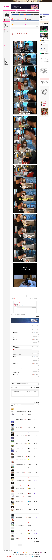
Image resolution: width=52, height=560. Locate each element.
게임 (26, 405)
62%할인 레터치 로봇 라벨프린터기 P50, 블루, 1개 (44, 81)
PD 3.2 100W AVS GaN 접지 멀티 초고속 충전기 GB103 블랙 (44, 82)
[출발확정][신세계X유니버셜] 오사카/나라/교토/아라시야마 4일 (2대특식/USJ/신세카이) (44, 83)
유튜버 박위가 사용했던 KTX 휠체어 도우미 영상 (21, 517)
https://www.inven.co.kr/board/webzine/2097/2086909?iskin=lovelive (19, 314)
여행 (4, 59)
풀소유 (30, 464)
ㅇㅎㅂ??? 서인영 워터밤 (19, 533)
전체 (11, 405)
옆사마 (30, 480)
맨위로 (34, 387)
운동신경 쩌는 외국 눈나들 (19, 501)
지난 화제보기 (33, 14)
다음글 (13, 387)
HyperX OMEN (5, 62)
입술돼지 (30, 488)
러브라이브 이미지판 (6, 26)
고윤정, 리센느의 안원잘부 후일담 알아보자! (21, 435)
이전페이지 (32, 387)
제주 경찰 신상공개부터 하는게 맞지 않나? (21, 522)
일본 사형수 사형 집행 (18, 448)
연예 (18, 405)
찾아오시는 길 (35, 554)
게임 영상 (5, 61)
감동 (35, 405)
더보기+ (47, 14)
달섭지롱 (30, 504)
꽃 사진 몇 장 (18, 530)
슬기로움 (30, 411)
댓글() (14, 298)
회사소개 (14, 554)
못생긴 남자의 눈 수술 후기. (19, 496)
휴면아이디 (30, 538)
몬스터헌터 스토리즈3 (6, 65)
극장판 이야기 (5, 32)
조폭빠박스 (30, 501)
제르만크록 (30, 485)
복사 (14, 26)
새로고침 (38, 381)
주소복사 (12, 314)
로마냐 (30, 522)
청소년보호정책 (26, 554)
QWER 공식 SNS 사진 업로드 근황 (20, 472)
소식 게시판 (5, 25)
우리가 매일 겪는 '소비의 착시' (19, 414)
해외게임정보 (5, 60)
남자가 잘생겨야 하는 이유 (19, 480)
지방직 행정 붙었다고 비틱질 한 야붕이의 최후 (21, 493)
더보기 (22, 305)
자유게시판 (5, 30)
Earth (29, 443)
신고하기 (32, 298)
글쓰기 (37, 402)
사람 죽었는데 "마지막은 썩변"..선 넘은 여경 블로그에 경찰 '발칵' (23, 456)
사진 (31, 405)
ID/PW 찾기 (8, 16)
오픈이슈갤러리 (37, 26)
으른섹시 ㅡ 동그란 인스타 (19, 488)
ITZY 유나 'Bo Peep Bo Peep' (19, 525)
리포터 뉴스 (5, 23)
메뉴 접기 (34, 307)
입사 (29, 427)
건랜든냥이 (30, 530)
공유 (29, 298)
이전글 (16, 387)
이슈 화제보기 (37, 14)
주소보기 (12, 26)
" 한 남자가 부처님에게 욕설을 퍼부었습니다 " (21, 459)
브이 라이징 (5, 63)
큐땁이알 (30, 472)
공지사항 (38, 554)
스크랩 (30, 298)
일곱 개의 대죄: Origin (6, 64)
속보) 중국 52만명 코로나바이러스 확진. (20, 419)
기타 (37, 405)
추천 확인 (37, 298)
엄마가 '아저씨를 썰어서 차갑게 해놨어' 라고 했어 (21, 443)
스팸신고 (35, 298)
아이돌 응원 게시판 (6, 31)
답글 (38, 334)
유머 (20, 405)
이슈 (15, 405)
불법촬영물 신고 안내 (31, 554)
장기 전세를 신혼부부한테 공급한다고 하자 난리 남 (21, 440)
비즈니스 (16, 554)
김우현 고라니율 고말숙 (19, 504)
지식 (29, 405)
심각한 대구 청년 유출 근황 (19, 451)
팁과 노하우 (5, 24)
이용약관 (19, 554)
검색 (9, 17)
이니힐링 (21, 305)
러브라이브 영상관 (6, 27)
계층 (33, 405)
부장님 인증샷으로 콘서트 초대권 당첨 (20, 464)
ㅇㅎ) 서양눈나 (18, 485)
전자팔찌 (30, 414)
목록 (12, 298)
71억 (17, 538)
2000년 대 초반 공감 (18, 427)
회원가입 (5, 16)
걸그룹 (4, 58)
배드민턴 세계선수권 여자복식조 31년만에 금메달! (21, 411)
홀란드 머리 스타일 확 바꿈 (19, 509)
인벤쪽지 (19, 305)
